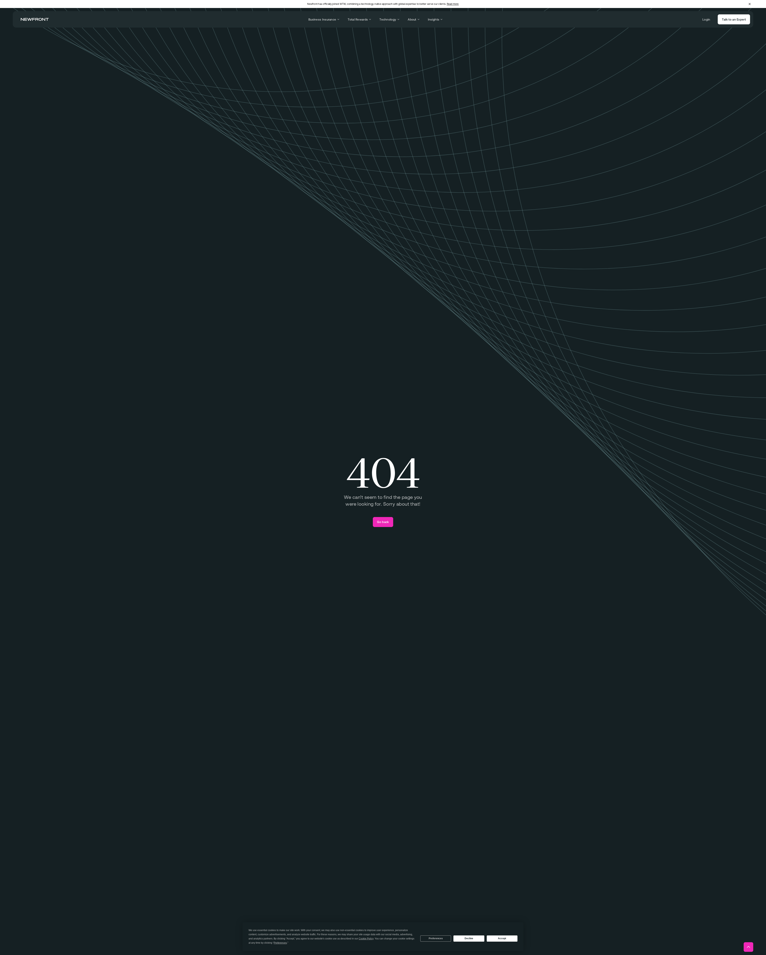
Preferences (436, 938)
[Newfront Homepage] (35, 19)
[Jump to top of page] (748, 947)
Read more (453, 4)
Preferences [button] (280, 942)
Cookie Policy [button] (366, 938)
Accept (502, 938)
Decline (469, 938)
